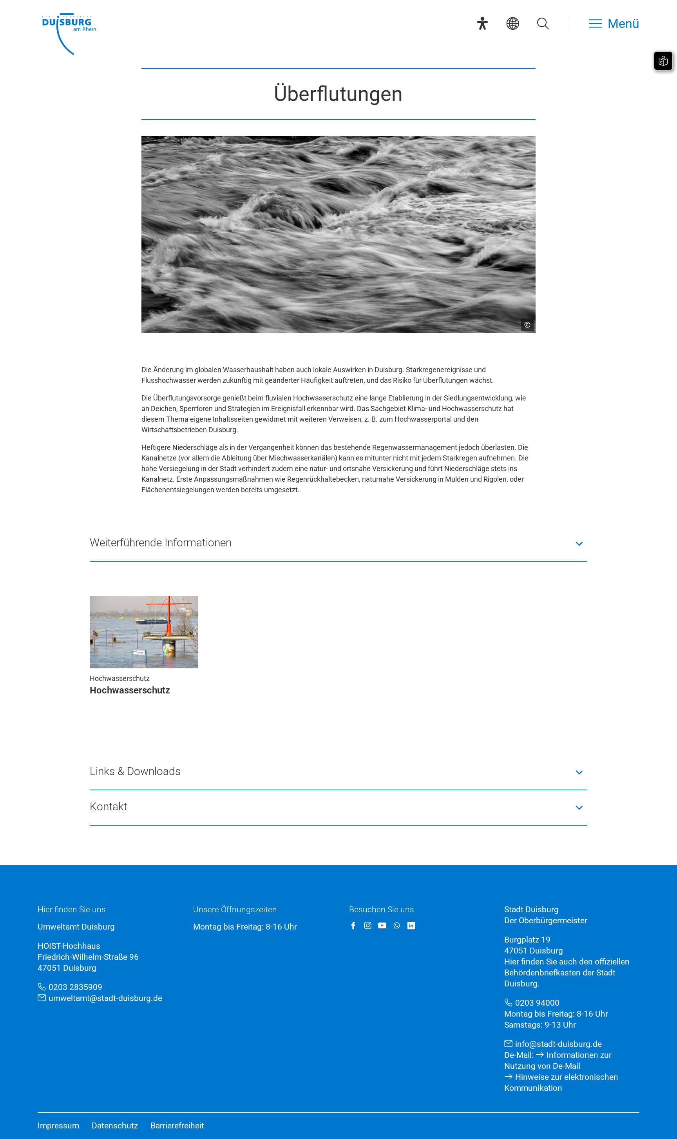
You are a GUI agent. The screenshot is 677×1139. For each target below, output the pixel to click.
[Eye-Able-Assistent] (482, 23)
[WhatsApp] (397, 925)
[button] (339, 543)
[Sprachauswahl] (512, 23)
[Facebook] (353, 925)
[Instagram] (368, 925)
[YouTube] (382, 925)
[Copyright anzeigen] (524, 321)
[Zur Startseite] (69, 35)
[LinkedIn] (411, 925)
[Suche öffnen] (542, 23)
